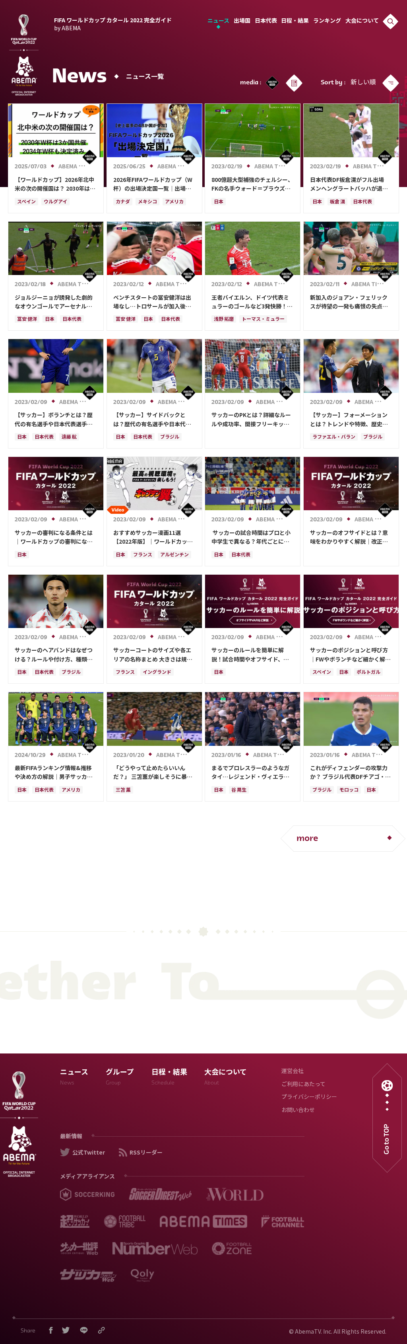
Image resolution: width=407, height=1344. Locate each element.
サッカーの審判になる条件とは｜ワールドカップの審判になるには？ (54, 537)
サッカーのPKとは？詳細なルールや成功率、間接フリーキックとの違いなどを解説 (251, 419)
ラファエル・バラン (333, 437)
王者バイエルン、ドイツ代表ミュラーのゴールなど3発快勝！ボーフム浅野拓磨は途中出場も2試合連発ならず (252, 302)
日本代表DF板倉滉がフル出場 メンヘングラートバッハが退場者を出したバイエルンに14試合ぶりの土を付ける (350, 184)
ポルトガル (368, 672)
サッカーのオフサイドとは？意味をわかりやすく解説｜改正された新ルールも (349, 537)
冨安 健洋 (27, 319)
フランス (142, 555)
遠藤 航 (69, 437)
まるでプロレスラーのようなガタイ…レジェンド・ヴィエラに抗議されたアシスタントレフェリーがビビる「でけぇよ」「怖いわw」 (251, 772)
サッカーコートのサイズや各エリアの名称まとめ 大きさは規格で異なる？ (152, 654)
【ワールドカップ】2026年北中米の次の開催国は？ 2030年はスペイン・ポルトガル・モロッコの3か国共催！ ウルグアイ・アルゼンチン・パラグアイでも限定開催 (56, 184)
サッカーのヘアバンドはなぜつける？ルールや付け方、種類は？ (54, 654)
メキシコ (147, 202)
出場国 (242, 21)
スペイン (26, 202)
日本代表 (266, 21)
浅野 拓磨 (224, 319)
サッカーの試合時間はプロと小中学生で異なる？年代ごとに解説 (251, 537)
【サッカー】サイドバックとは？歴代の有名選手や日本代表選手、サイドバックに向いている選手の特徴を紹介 (152, 419)
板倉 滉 (337, 202)
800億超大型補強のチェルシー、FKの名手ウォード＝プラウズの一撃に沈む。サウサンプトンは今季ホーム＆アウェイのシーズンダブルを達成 (252, 184)
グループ (120, 1078)
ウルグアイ (55, 202)
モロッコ (349, 790)
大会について (362, 21)
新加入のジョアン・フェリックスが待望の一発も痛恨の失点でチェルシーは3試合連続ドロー (349, 302)
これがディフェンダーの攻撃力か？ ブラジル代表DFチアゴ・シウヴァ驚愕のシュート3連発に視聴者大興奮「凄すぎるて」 (350, 772)
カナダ (123, 202)
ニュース (218, 21)
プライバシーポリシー (309, 1097)
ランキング (327, 21)
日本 (218, 202)
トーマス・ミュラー (263, 319)
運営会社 (292, 1071)
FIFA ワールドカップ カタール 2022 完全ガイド (113, 23)
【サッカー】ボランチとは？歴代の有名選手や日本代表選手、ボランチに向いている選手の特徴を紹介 (54, 419)
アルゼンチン (174, 555)
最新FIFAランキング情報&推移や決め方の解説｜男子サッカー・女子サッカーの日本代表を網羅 (54, 772)
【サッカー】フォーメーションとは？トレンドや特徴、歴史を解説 (349, 419)
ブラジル (169, 437)
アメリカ (174, 202)
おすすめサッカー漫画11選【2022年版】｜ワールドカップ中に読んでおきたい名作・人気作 (153, 537)
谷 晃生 (238, 790)
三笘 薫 (123, 790)
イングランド (157, 672)
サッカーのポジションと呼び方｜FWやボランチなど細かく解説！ (349, 654)
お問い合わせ (298, 1110)
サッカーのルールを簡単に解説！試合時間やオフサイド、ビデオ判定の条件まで (250, 654)
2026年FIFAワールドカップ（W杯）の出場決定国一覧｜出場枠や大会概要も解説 (152, 184)
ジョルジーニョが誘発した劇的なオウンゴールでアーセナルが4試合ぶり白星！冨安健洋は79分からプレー (55, 302)
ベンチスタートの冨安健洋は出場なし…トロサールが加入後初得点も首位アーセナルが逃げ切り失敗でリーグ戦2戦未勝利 (152, 302)
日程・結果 (295, 21)
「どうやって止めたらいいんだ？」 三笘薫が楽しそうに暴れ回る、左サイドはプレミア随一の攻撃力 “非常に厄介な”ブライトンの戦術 (153, 772)
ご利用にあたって (303, 1084)
